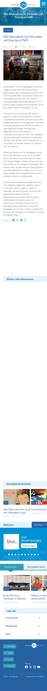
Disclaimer (11, 666)
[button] (9, 554)
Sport (9, 30)
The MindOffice (39, 676)
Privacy (9, 659)
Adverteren (11, 646)
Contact (10, 653)
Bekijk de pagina (29, 544)
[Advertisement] (23, 250)
